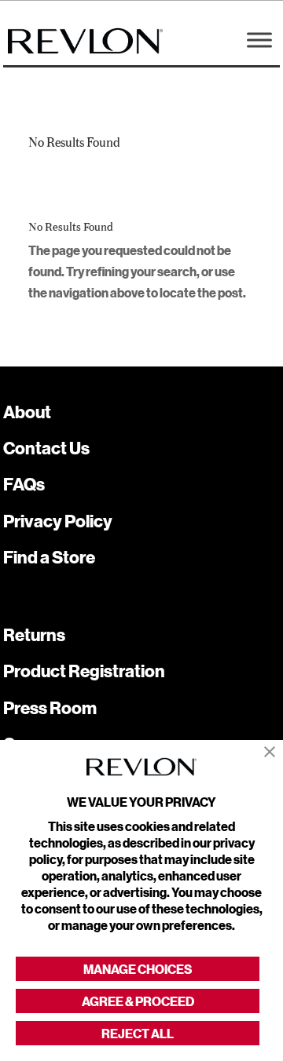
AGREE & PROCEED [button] (138, 1001)
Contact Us (46, 447)
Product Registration (84, 670)
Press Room (50, 707)
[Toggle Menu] (259, 39)
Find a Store (49, 556)
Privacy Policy (57, 520)
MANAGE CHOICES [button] (137, 969)
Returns (34, 634)
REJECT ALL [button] (137, 1033)
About (27, 411)
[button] (269, 752)
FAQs (24, 483)
